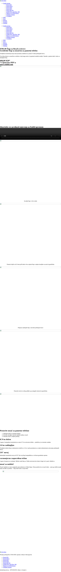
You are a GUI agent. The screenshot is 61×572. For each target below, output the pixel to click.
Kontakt (5, 22)
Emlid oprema (6, 3)
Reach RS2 (9, 7)
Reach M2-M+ (10, 10)
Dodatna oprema (10, 14)
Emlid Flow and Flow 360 (13, 12)
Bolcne (5, 20)
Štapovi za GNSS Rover (12, 13)
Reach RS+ (9, 9)
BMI (4, 17)
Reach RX (9, 4)
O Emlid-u (9, 16)
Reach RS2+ (9, 6)
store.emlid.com (6, 64)
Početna (5, 23)
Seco (4, 19)
